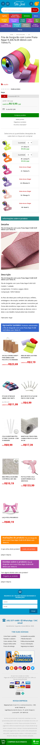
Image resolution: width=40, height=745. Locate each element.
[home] (19, 6)
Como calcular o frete (10, 641)
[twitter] (32, 668)
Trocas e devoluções (27, 644)
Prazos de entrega (9, 646)
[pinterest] (16, 668)
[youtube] (28, 668)
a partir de (5, 364)
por (22, 403)
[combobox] (20, 10)
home (11, 34)
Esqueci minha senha (10, 644)
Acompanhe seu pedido (28, 636)
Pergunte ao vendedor (10, 576)
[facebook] (7, 668)
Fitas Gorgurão (20, 34)
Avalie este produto (28, 549)
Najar (3, 92)
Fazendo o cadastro (9, 639)
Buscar (35, 10)
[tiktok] (24, 668)
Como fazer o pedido (10, 636)
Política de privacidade (27, 641)
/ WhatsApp (25, 620)
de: (3, 402)
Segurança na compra (27, 646)
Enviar (33, 611)
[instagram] (20, 668)
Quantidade (22, 143)
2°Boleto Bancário (26, 639)
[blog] (11, 668)
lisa (29, 34)
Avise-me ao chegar (25, 167)
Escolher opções (20, 115)
